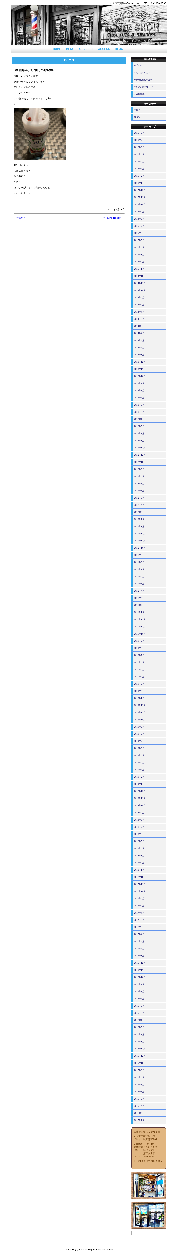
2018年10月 (139, 805)
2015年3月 (139, 1113)
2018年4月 (139, 848)
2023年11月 (139, 369)
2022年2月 (139, 519)
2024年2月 (139, 347)
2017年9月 (139, 898)
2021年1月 (139, 612)
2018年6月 (139, 834)
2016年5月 (139, 1013)
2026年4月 (139, 161)
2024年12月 (139, 276)
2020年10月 (139, 634)
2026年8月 (139, 133)
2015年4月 (139, 1106)
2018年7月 (139, 827)
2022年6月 (139, 490)
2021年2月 (139, 605)
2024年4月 (139, 333)
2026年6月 (139, 147)
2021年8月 (139, 562)
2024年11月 (139, 283)
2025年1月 (139, 269)
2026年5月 (139, 154)
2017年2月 (139, 948)
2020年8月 (139, 648)
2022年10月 (139, 462)
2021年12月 (139, 533)
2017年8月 (139, 905)
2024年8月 (139, 304)
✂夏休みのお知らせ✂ (144, 87)
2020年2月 (139, 691)
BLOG (119, 48)
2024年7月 (139, 312)
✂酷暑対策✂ (140, 94)
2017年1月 (139, 956)
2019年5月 (139, 755)
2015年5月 (139, 1099)
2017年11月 (139, 884)
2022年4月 (139, 505)
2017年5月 (139, 927)
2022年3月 (139, 512)
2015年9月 (139, 1070)
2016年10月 (139, 977)
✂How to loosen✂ (113, 217)
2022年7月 (139, 483)
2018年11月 (139, 798)
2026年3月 (139, 169)
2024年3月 (139, 340)
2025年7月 (139, 226)
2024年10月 (139, 290)
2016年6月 (139, 1006)
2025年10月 (139, 204)
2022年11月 (139, 455)
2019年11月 (139, 712)
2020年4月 (139, 677)
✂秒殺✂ (20, 217)
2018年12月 (139, 791)
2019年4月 (139, 762)
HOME (57, 48)
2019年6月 (139, 748)
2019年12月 (139, 705)
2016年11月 (139, 970)
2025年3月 (139, 254)
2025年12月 (139, 190)
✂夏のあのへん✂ (142, 72)
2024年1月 (139, 355)
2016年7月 (139, 998)
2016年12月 (139, 963)
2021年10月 (139, 548)
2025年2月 (139, 262)
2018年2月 (139, 863)
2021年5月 (139, 584)
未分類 (137, 117)
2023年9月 (139, 383)
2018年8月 (139, 820)
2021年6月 (139, 576)
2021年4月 (139, 591)
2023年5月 (139, 412)
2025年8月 (139, 219)
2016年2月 (139, 1034)
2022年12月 (139, 448)
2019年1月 (139, 784)
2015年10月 (139, 1063)
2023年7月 (139, 397)
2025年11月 (139, 197)
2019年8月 (139, 734)
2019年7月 (139, 741)
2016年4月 (139, 1020)
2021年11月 (139, 541)
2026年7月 (139, 140)
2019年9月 (139, 727)
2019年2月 (139, 777)
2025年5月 (139, 240)
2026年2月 (139, 176)
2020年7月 (139, 655)
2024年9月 (139, 297)
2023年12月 (139, 362)
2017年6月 (139, 920)
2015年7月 (139, 1084)
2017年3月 (139, 941)
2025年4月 (139, 247)
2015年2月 (139, 1120)
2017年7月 (139, 913)
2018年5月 (139, 841)
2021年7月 (139, 569)
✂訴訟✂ (138, 65)
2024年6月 (139, 319)
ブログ (137, 110)
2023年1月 (139, 440)
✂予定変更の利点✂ (143, 80)
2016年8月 (139, 991)
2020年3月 (139, 684)
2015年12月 (139, 1049)
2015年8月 (139, 1077)
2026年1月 (139, 183)
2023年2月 (139, 433)
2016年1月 (139, 1041)
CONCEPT (86, 48)
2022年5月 (139, 498)
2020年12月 (139, 619)
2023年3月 (139, 426)
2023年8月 (139, 390)
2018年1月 (139, 870)
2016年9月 (139, 984)
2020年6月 (139, 662)
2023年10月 (139, 376)
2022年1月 (139, 526)
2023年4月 (139, 419)
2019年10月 (139, 719)
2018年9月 (139, 812)
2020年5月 (139, 669)
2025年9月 (139, 211)
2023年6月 (139, 405)
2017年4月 (139, 934)
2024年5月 (139, 326)
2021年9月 (139, 555)
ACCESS (104, 48)
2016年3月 (139, 1027)
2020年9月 (139, 641)
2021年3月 (139, 598)
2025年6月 (139, 233)
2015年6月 (139, 1091)
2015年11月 (139, 1056)
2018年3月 (139, 855)
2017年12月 (139, 877)
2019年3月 (139, 770)
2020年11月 (139, 626)
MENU (70, 48)
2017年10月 (139, 891)
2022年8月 (139, 476)
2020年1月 (139, 698)
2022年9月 (139, 469)
